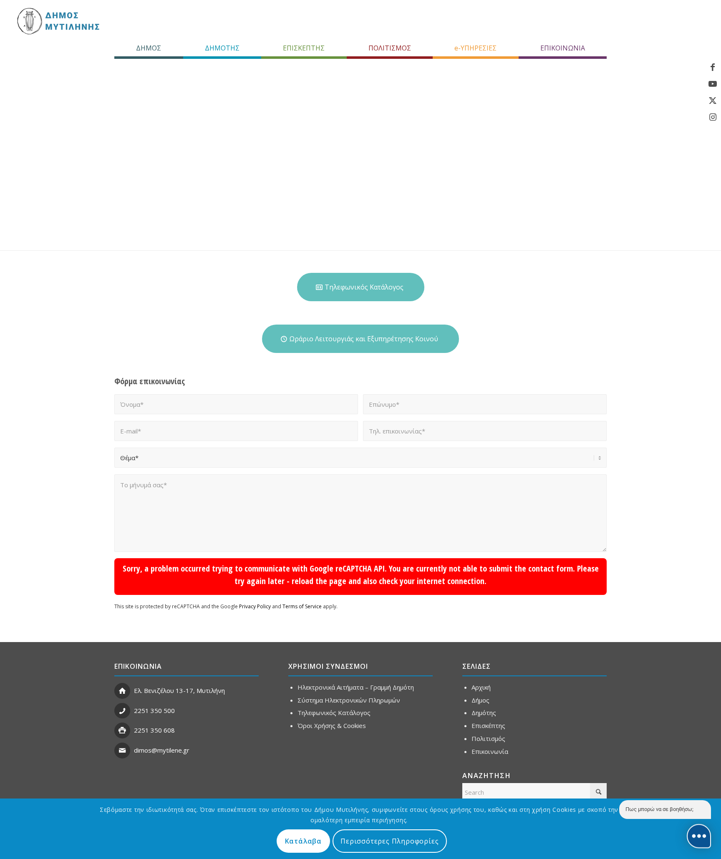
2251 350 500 (154, 710)
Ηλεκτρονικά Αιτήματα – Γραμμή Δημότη (355, 687)
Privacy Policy (255, 606)
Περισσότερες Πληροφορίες (389, 841)
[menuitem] (148, 48)
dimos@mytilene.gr (161, 750)
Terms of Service (302, 606)
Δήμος (480, 700)
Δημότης (483, 712)
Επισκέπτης (488, 725)
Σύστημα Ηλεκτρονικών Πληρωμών (348, 700)
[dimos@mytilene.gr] (122, 750)
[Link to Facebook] (712, 67)
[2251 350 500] (122, 711)
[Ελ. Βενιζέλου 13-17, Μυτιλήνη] (122, 691)
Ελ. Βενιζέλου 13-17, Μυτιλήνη (179, 690)
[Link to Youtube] (712, 84)
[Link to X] (712, 100)
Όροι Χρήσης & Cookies (331, 725)
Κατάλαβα (303, 841)
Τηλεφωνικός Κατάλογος (334, 712)
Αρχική (481, 687)
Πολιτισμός (488, 738)
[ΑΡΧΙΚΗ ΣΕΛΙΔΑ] (57, 21)
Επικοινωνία (489, 751)
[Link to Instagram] (712, 117)
